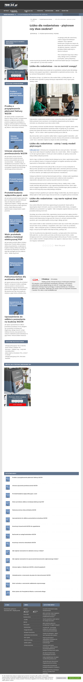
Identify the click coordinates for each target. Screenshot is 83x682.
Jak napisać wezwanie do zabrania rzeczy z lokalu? (28, 554)
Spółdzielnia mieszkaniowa (30, 638)
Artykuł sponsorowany (46, 37)
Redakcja (34, 37)
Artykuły (6, 14)
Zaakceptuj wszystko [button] (74, 678)
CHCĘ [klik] (51, 2)
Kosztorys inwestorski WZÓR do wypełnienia (26, 530)
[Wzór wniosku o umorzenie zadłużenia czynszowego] (8, 590)
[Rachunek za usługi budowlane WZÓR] (8, 541)
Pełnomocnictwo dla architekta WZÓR (24, 513)
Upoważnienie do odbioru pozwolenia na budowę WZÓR (15, 323)
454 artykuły (54, 283)
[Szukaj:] (71, 18)
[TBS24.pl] (41, 8)
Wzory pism (65, 14)
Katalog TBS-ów (29, 15)
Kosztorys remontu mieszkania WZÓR (24, 546)
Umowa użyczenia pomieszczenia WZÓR (24, 489)
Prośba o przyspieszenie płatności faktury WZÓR (27, 481)
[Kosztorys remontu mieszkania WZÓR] (8, 549)
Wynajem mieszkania (29, 636)
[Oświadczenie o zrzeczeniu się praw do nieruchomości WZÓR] (8, 582)
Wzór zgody (27, 641)
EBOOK (57, 14)
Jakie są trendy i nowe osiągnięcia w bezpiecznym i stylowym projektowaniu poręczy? (51, 618)
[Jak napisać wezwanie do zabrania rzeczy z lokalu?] (8, 557)
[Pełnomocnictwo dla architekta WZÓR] (8, 517)
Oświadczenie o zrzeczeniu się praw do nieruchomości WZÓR (31, 579)
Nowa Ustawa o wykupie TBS (13, 351)
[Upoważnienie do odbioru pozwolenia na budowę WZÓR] (8, 525)
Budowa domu (49, 14)
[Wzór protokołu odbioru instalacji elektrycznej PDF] (8, 508)
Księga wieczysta (28, 633)
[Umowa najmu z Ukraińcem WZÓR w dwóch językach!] (8, 574)
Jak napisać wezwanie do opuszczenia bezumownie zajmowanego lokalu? (35, 562)
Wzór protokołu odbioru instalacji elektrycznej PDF (14, 240)
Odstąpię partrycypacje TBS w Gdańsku (15, 349)
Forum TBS (40, 14)
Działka (26, 623)
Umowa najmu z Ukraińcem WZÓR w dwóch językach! (28, 570)
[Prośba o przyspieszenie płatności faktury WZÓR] (8, 484)
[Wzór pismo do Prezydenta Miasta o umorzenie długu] (8, 598)
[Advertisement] (43, 51)
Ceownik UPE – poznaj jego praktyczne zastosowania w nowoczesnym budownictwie (50, 632)
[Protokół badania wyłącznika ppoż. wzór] (8, 500)
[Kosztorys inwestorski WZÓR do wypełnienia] (8, 533)
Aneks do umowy (28, 643)
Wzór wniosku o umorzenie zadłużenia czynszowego (28, 587)
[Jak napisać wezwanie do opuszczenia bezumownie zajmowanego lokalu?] (8, 566)
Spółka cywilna (27, 646)
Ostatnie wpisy (10, 477)
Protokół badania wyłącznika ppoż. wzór (24, 497)
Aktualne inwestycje (14, 15)
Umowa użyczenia (28, 649)
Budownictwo (27, 631)
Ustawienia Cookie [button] (61, 678)
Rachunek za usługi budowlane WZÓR (24, 538)
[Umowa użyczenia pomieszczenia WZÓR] (8, 492)
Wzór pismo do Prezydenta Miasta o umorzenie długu (29, 595)
